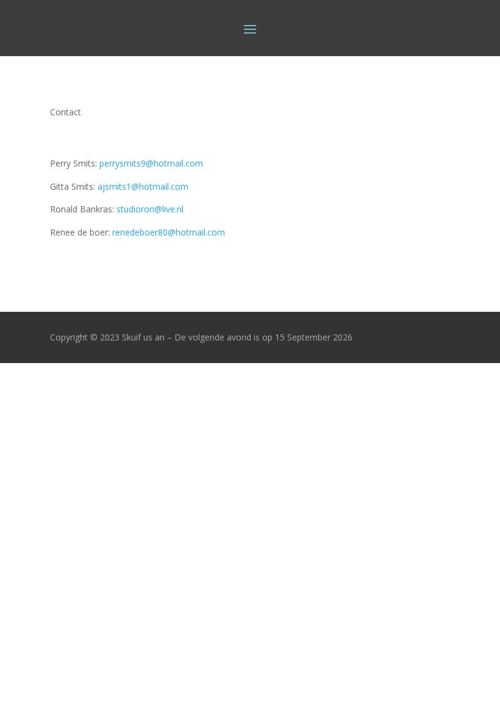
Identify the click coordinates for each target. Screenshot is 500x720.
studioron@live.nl (150, 209)
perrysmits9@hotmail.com (151, 163)
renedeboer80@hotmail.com (168, 232)
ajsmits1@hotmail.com (143, 186)
